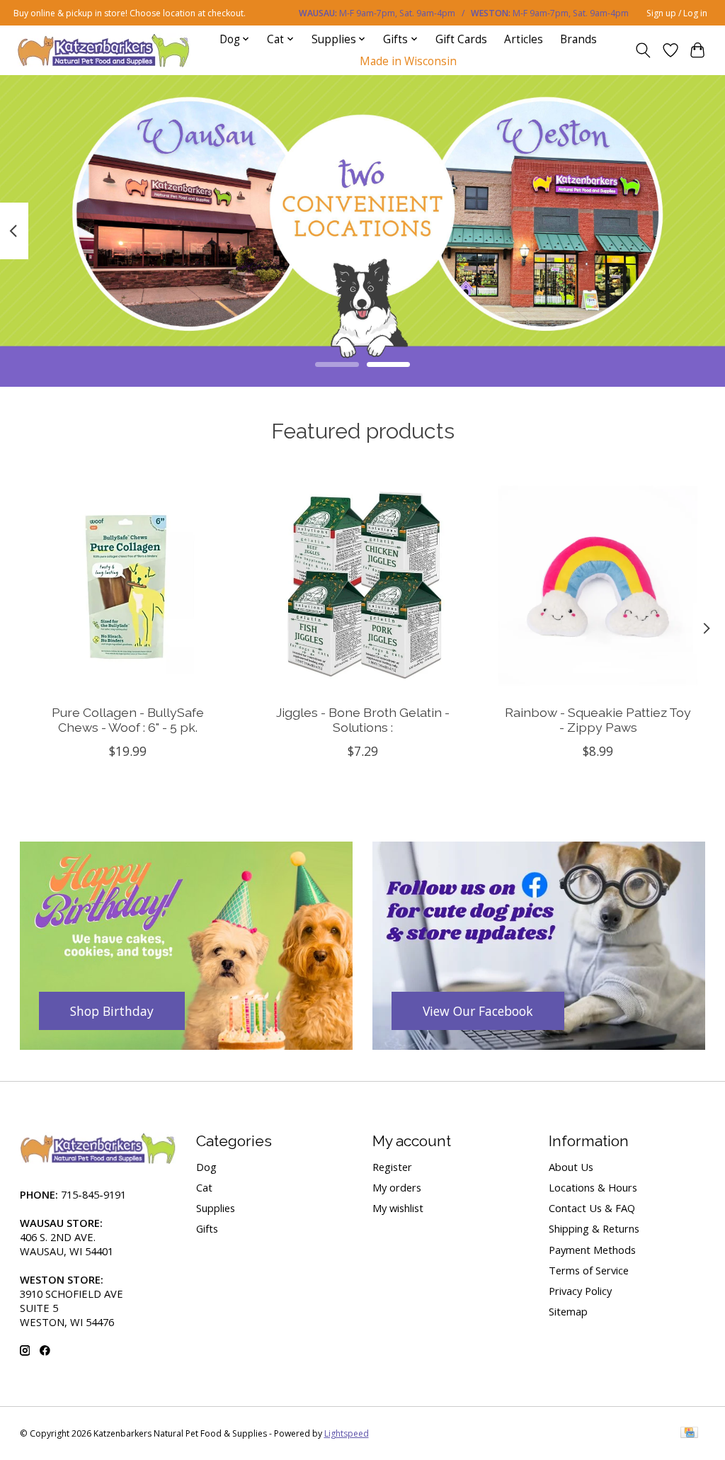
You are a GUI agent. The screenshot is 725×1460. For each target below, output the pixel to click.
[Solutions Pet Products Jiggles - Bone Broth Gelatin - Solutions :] (363, 585)
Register (392, 1167)
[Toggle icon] (642, 50)
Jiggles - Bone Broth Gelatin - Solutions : (363, 720)
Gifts (207, 1228)
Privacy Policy (580, 1291)
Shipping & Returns (594, 1228)
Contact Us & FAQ (592, 1208)
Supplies (215, 1208)
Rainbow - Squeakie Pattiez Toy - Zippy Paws (598, 720)
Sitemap (568, 1311)
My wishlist (397, 1208)
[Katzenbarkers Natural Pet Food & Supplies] (103, 49)
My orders (396, 1187)
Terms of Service (589, 1270)
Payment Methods (592, 1250)
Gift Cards (461, 39)
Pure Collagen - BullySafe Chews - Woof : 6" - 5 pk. (127, 720)
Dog (206, 1167)
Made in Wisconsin (408, 61)
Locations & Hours (593, 1187)
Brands (578, 39)
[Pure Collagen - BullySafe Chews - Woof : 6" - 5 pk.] (128, 585)
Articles (523, 39)
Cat (204, 1187)
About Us (571, 1167)
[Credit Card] (689, 1434)
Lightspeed (346, 1433)
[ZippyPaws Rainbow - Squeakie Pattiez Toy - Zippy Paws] (598, 585)
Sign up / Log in (676, 13)
